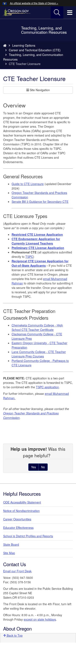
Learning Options (23, 45)
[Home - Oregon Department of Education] (5, 45)
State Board (11, 544)
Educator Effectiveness (18, 527)
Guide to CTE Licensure (28, 184)
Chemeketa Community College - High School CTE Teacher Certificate (37, 327)
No (43, 467)
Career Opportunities (17, 519)
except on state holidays (40, 619)
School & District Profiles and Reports (28, 536)
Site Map (9, 553)
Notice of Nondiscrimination (21, 511)
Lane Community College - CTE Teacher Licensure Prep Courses (39, 354)
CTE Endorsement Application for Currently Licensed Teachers (36, 241)
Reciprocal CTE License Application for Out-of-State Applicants (40, 263)
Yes (33, 467)
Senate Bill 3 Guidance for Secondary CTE (40, 201)
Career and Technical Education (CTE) (35, 50)
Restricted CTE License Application (37, 234)
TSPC (29, 256)
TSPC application (47, 387)
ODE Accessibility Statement (22, 502)
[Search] (57, 12)
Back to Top (14, 635)
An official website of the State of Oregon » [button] (34, 3)
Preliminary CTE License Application (38, 248)
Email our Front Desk (17, 571)
